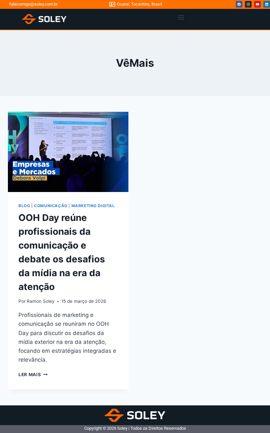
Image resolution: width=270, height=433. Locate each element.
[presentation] (68, 152)
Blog (24, 205)
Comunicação (51, 205)
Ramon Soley (41, 301)
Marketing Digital (93, 205)
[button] (181, 17)
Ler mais (33, 374)
